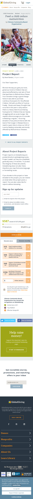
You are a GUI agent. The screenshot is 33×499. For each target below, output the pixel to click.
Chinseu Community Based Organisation (17, 23)
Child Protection (8, 13)
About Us (6, 452)
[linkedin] (24, 424)
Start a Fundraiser (16, 350)
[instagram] (16, 424)
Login (28, 3)
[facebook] (8, 424)
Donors (4, 433)
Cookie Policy (16, 485)
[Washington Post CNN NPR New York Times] (16, 468)
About (11, 7)
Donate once (8, 241)
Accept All (16, 489)
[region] (16, 488)
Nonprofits (17, 7)
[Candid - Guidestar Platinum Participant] (9, 474)
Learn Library (8, 458)
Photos (20, 65)
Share (28, 65)
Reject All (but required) (16, 493)
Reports (12, 65)
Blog (29, 7)
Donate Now (16, 235)
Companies (24, 7)
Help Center (16, 417)
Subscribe (16, 386)
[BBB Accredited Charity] (16, 474)
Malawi (17, 13)
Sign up (8, 208)
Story (4, 65)
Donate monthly (24, 241)
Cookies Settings (16, 497)
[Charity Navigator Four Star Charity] (4, 474)
